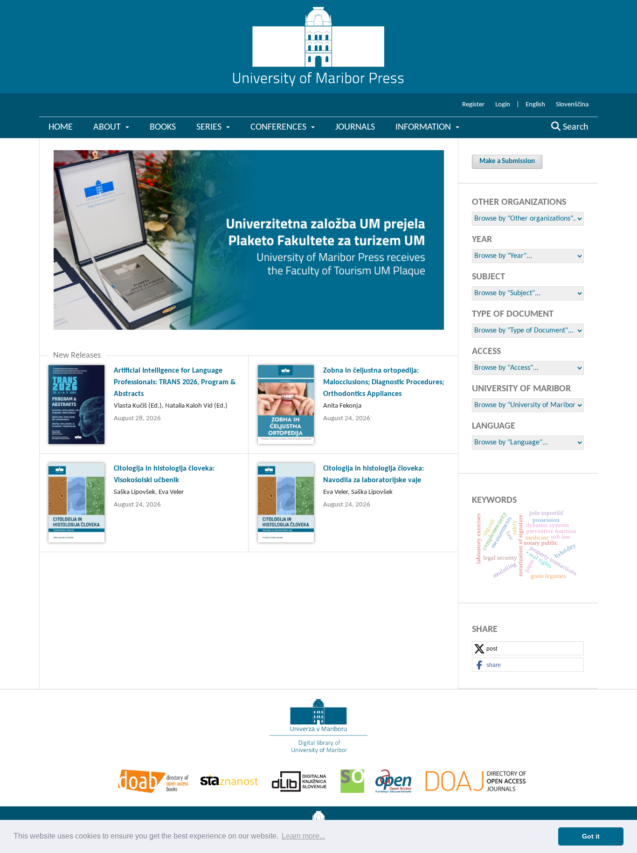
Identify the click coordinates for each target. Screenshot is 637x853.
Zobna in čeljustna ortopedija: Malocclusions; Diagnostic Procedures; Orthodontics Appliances (383, 382)
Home (60, 127)
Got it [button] (591, 836)
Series (210, 127)
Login (502, 104)
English (535, 104)
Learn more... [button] (303, 836)
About (108, 127)
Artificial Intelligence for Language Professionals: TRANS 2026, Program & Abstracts (174, 382)
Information (424, 127)
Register (473, 104)
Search (575, 127)
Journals (355, 127)
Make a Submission (507, 161)
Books (163, 127)
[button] (527, 649)
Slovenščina (572, 104)
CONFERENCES (279, 127)
